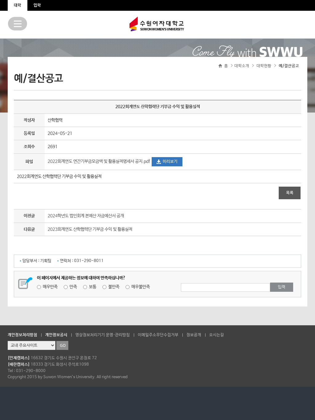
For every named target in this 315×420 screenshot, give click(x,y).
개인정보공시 (56, 335)
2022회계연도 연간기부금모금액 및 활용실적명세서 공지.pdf (99, 161)
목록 (289, 193)
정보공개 (193, 335)
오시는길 (216, 335)
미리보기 (170, 161)
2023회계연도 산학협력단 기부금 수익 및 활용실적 (90, 229)
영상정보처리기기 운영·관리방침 (102, 335)
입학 (37, 5)
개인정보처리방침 (22, 335)
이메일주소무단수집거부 (158, 335)
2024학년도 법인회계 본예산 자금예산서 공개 (86, 215)
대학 (17, 5)
